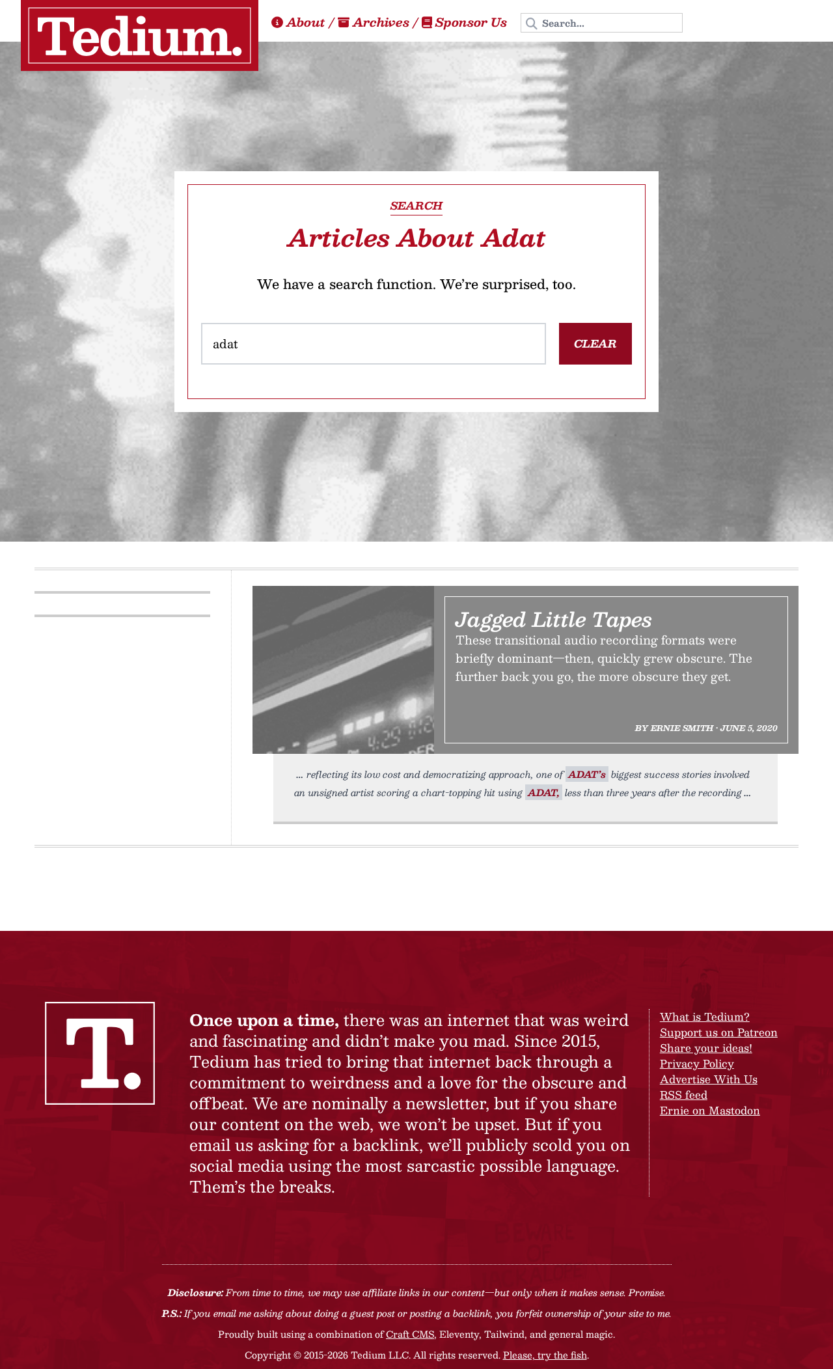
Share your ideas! (706, 1048)
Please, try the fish (545, 1354)
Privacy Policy (697, 1063)
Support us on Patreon (719, 1032)
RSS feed (683, 1094)
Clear (595, 343)
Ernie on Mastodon (710, 1110)
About (306, 22)
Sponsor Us (471, 22)
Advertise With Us (709, 1079)
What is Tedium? (705, 1016)
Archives (381, 22)
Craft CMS (410, 1334)
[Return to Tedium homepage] (139, 35)
